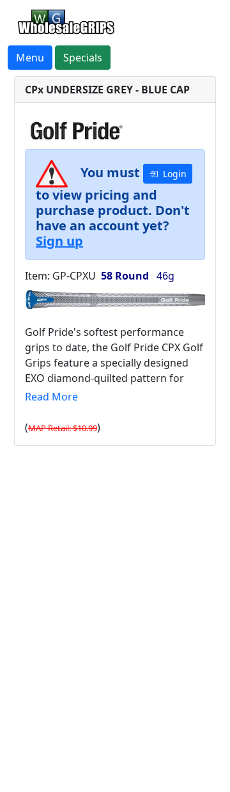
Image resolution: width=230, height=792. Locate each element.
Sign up (59, 240)
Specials (82, 58)
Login (172, 174)
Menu (30, 58)
